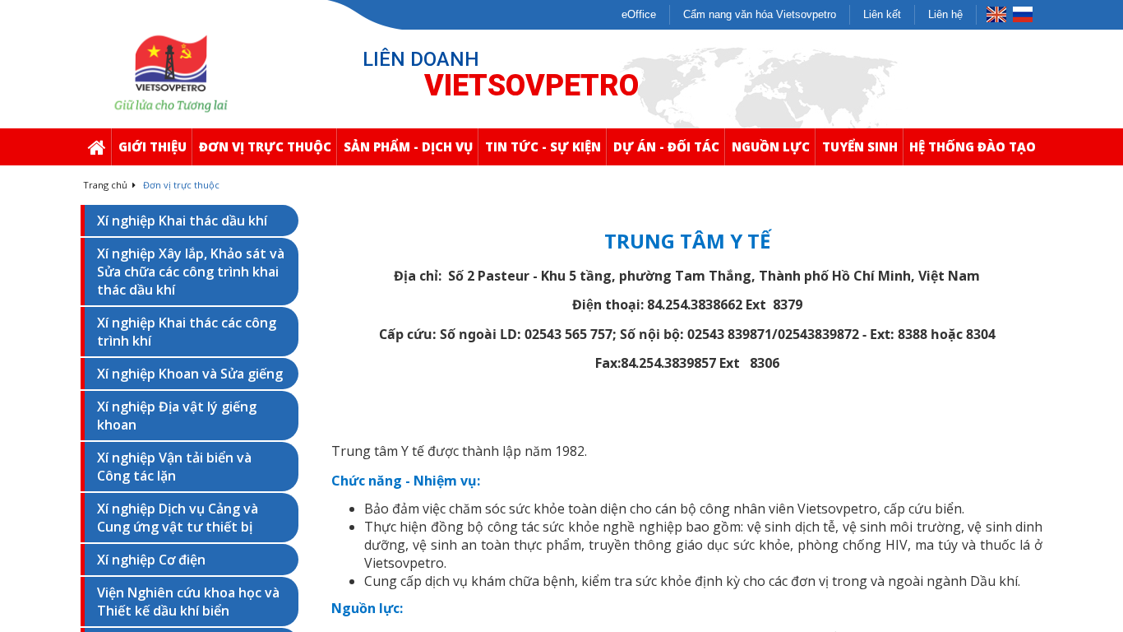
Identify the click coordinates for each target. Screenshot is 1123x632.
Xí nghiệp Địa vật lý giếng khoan (176, 415)
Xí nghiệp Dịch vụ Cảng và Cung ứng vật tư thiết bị (177, 518)
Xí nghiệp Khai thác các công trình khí (186, 332)
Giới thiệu (152, 146)
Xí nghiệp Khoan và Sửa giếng (190, 374)
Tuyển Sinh (860, 146)
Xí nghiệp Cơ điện (151, 560)
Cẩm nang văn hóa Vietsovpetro (759, 14)
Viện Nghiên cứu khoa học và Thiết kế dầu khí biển (188, 601)
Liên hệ (945, 14)
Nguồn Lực (771, 146)
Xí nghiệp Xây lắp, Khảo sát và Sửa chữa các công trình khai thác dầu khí (190, 271)
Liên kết (882, 14)
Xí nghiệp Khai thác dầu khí (182, 220)
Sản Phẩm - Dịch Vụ (408, 146)
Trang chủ (106, 185)
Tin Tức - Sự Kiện (543, 146)
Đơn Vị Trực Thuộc (265, 146)
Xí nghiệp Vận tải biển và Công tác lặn (174, 466)
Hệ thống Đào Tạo (972, 146)
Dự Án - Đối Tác (666, 146)
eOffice (639, 14)
